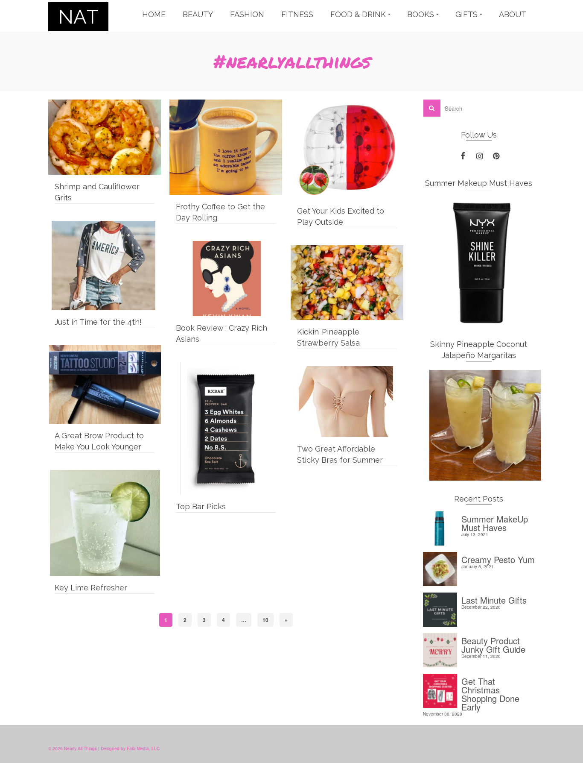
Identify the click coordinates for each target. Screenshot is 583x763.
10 (265, 620)
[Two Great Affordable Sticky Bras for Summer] (347, 401)
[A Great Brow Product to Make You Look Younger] (104, 384)
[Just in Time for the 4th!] (104, 265)
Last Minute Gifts (494, 599)
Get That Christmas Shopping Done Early (490, 693)
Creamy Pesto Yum (498, 558)
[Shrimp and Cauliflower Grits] (104, 137)
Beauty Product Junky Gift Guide (493, 644)
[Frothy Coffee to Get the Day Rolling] (225, 147)
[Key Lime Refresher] (104, 523)
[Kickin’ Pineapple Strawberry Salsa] (347, 282)
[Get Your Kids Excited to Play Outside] (347, 149)
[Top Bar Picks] (225, 428)
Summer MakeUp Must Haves (494, 522)
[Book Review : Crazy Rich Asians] (225, 278)
